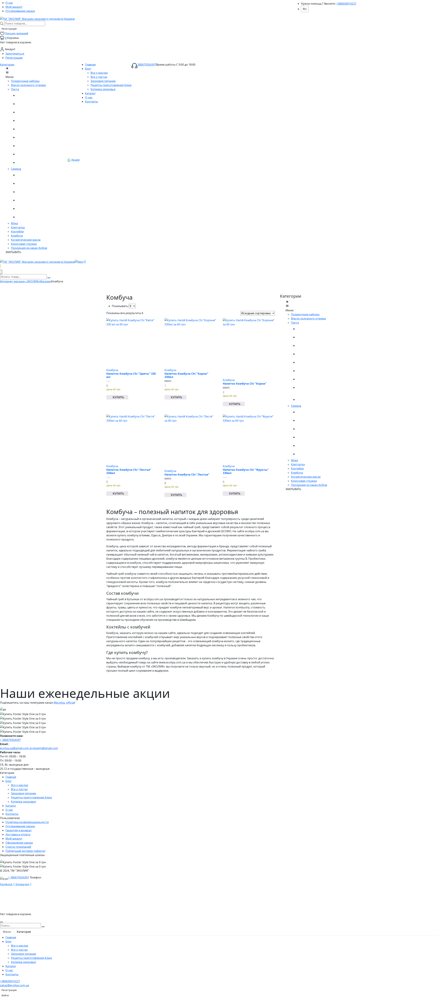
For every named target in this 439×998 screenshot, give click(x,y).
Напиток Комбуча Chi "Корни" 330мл (186, 375)
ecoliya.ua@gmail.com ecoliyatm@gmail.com (29, 748)
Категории (7, 64)
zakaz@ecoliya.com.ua (14, 985)
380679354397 (147, 64)
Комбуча (112, 370)
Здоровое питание (23, 793)
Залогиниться (14, 53)
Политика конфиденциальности (27, 822)
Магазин (45, 281)
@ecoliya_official (64, 702)
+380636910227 (346, 3)
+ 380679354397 (10, 740)
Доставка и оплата (17, 834)
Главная (10, 777)
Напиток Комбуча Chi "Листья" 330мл (128, 471)
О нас (9, 3)
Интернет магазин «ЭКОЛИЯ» (20, 281)
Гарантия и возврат (18, 830)
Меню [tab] (7, 932)
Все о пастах (19, 789)
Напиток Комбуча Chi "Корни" (245, 383)
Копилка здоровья (23, 801)
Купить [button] (118, 397)
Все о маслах (19, 785)
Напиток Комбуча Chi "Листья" (186, 474)
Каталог (10, 806)
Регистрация (9, 28)
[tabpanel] (219, 955)
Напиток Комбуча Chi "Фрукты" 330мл (246, 471)
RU (305, 9)
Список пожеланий (18, 847)
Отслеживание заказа (20, 11)
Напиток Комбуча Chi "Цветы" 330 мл (131, 375)
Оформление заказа (19, 843)
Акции (75, 160)
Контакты (11, 814)
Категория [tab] (24, 932)
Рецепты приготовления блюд (31, 797)
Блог (8, 781)
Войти (5, 995)
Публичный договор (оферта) (25, 851)
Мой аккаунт (13, 7)
